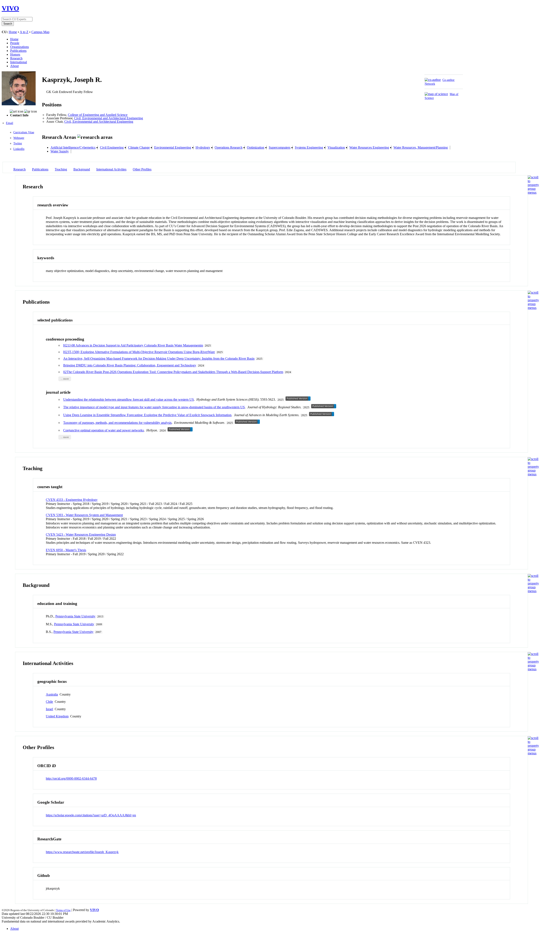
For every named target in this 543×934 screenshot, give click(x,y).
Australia (52, 694)
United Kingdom (57, 716)
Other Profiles (142, 169)
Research (16, 58)
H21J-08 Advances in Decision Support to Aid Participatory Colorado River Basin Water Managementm (133, 345)
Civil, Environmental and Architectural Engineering (108, 118)
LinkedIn (18, 149)
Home (13, 32)
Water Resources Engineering (369, 147)
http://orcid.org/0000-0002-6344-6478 (71, 778)
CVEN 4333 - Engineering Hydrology (72, 500)
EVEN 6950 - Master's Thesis (66, 550)
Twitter (17, 143)
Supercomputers (279, 147)
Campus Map (40, 32)
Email (9, 123)
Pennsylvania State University (75, 616)
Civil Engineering (112, 147)
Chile (49, 701)
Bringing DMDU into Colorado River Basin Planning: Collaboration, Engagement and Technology (129, 365)
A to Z (24, 32)
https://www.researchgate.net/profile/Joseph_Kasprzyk (82, 852)
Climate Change (139, 147)
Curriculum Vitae (23, 132)
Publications (18, 50)
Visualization (336, 147)
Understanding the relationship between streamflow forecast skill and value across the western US (128, 399)
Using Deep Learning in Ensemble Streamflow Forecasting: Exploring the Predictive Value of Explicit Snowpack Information (147, 415)
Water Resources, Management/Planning (420, 147)
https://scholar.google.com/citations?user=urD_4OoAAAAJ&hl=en (91, 815)
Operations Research (228, 147)
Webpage (18, 137)
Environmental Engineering (172, 147)
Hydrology (203, 147)
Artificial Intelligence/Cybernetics (72, 147)
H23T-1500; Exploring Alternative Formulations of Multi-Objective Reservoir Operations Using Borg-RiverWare (139, 352)
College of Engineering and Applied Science (97, 115)
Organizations (19, 47)
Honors (15, 54)
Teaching (61, 169)
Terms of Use (63, 910)
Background (81, 169)
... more (65, 378)
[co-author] (433, 80)
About (14, 66)
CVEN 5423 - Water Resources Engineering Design (81, 534)
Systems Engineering (309, 147)
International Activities (111, 169)
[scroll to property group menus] (533, 192)
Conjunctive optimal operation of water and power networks (103, 430)
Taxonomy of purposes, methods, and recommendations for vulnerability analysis (117, 422)
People (14, 43)
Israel (49, 709)
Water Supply (59, 151)
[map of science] (436, 94)
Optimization (255, 147)
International (18, 62)
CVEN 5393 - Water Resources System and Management (84, 515)
